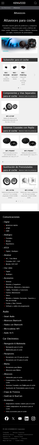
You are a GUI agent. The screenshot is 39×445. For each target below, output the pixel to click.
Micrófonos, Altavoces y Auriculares (18, 287)
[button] (2, 3)
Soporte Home (18, 437)
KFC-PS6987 (28, 151)
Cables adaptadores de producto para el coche (19, 407)
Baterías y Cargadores (13, 284)
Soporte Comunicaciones (25, 435)
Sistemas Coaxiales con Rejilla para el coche (18, 129)
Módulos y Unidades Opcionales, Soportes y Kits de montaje (20, 299)
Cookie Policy (19, 441)
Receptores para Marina (14, 367)
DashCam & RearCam (13, 396)
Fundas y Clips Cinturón (13, 303)
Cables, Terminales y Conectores (17, 290)
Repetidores (10, 244)
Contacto (24, 439)
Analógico (8, 235)
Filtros (8, 295)
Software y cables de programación (17, 306)
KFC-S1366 (29, 190)
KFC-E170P (10, 116)
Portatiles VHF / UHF (13, 261)
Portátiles (9, 238)
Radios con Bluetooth (13, 324)
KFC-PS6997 (10, 151)
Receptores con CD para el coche (17, 357)
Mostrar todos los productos (28, 63)
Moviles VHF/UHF (12, 264)
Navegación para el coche (14, 347)
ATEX (6, 247)
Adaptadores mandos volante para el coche (20, 404)
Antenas (8, 282)
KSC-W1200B (6, 74)
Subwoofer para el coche (16, 60)
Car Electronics (6, 8)
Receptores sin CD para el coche (17, 360)
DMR (7, 231)
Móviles (8, 241)
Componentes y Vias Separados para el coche (19, 94)
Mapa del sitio (7, 441)
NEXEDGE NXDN (12, 225)
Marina (7, 364)
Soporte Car (6, 437)
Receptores (9, 353)
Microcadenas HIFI (12, 329)
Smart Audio (9, 316)
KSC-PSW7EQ (23, 74)
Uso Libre (8, 268)
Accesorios (8, 278)
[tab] (18, 87)
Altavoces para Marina (13, 370)
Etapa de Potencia (12, 392)
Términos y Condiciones (10, 439)
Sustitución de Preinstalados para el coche (17, 168)
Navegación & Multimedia (14, 343)
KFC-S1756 (10, 190)
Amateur (7, 255)
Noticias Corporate (18, 433)
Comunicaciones (11, 217)
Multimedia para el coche (14, 350)
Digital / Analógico (12, 251)
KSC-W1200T (15, 74)
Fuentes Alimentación (13, 293)
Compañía (6, 433)
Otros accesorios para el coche (16, 411)
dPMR (8, 228)
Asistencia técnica (8, 435)
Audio (6, 311)
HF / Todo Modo (11, 259)
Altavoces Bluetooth (12, 320)
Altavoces (16, 8)
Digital (6, 222)
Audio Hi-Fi (8, 333)
